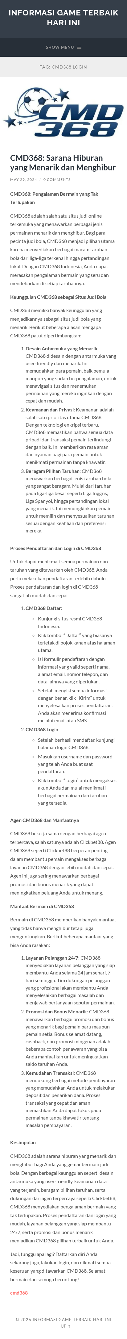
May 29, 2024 (23, 179)
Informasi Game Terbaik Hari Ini (63, 17)
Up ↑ (66, 1326)
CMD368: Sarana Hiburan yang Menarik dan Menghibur (63, 163)
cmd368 (19, 1292)
